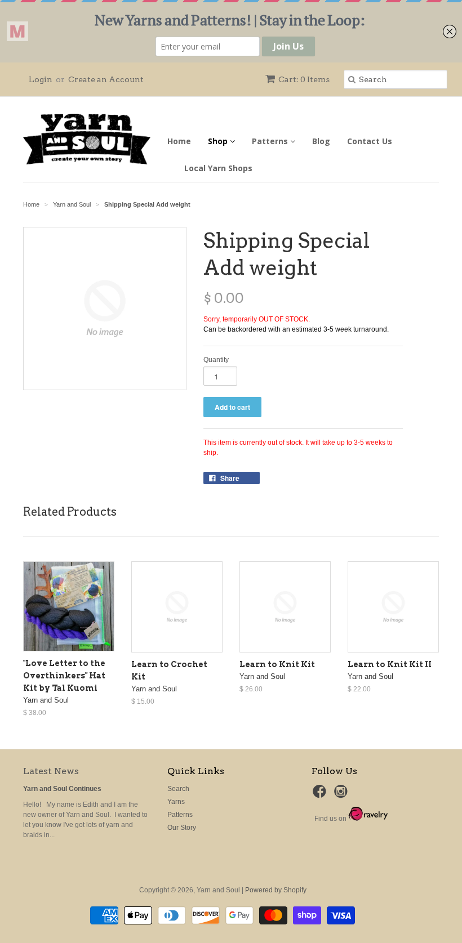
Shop (219, 141)
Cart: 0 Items (304, 79)
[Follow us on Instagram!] (342, 795)
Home (179, 141)
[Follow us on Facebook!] (321, 795)
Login (40, 79)
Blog (321, 141)
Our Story (181, 828)
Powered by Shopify (275, 890)
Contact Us (369, 141)
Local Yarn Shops (218, 168)
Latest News (51, 771)
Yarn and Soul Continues (62, 789)
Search (178, 789)
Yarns (176, 802)
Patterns (271, 141)
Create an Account (106, 79)
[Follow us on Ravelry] (367, 819)
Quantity (216, 360)
